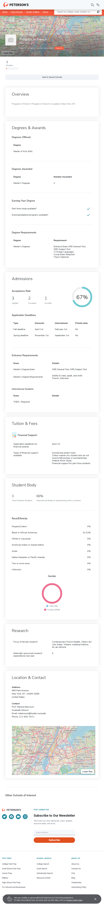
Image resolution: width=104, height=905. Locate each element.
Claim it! (59, 48)
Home (5, 11)
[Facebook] (11, 816)
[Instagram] (25, 816)
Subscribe (54, 840)
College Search (43, 864)
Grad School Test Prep (11, 869)
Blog (73, 878)
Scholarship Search (45, 873)
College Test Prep (9, 864)
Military (5, 878)
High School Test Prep (11, 882)
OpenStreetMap (85, 17)
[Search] (92, 4)
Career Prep (7, 873)
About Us (75, 864)
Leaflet (72, 17)
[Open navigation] (98, 4)
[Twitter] (4, 816)
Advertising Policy (78, 887)
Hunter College (32, 11)
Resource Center (44, 878)
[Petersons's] (16, 5)
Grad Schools (17, 11)
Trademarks (76, 882)
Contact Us (76, 869)
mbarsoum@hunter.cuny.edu (32, 713)
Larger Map (8, 53)
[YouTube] (18, 816)
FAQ (73, 873)
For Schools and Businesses (13, 887)
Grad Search (42, 869)
